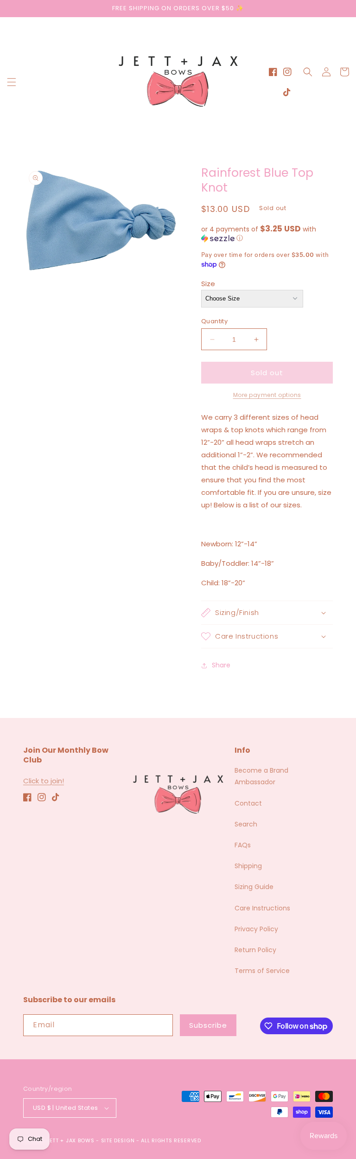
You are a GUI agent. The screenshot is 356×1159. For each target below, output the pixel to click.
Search (246, 824)
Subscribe (208, 1025)
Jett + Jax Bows (70, 1140)
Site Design (118, 1140)
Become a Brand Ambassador (261, 776)
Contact (248, 803)
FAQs (243, 845)
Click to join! (43, 781)
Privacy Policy (256, 929)
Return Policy (255, 949)
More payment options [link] (267, 395)
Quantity (214, 321)
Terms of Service (262, 970)
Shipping (248, 866)
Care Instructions (262, 908)
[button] (11, 82)
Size (208, 283)
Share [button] (221, 665)
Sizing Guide (254, 886)
